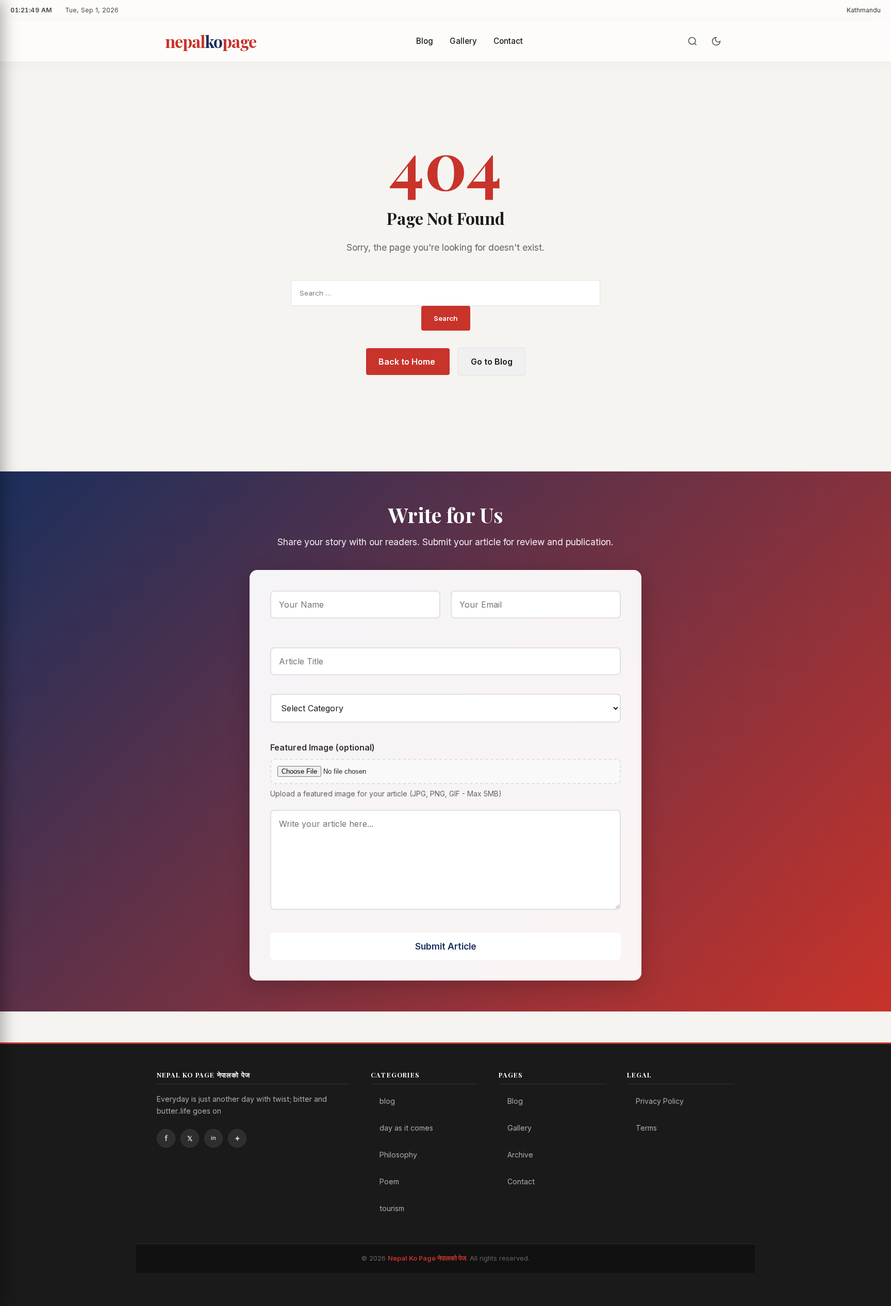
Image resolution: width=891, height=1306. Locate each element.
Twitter (189, 1138)
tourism (392, 1208)
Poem (389, 1181)
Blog (424, 41)
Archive (520, 1154)
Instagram (237, 1138)
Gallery (463, 41)
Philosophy (398, 1154)
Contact (508, 41)
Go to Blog (492, 361)
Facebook (166, 1138)
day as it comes (406, 1127)
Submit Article (445, 946)
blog (387, 1101)
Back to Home (407, 361)
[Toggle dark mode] (716, 41)
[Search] (692, 41)
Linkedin (213, 1138)
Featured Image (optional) (322, 747)
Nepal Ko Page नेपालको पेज (427, 1258)
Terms (646, 1127)
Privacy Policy (660, 1101)
